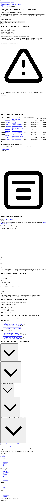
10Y (9, 219)
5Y (6, 219)
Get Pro (1, 5)
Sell (16, 4)
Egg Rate (12, 4)
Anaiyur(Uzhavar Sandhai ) (17, 132)
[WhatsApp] (1, 456)
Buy (15, 4)
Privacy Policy (6, 492)
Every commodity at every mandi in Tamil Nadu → (10, 443)
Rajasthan (5, 474)
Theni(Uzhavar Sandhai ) (17, 124)
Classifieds (5, 464)
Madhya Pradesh (6, 472)
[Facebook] (2, 456)
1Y (1, 219)
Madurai (7, 132)
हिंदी (1, 3)
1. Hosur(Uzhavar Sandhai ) (11, 333)
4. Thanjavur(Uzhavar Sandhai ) (12, 337)
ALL (13, 219)
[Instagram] (3, 456)
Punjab (4, 475)
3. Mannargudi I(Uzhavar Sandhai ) (12, 336)
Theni (6, 124)
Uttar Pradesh (5, 471)
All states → (5, 480)
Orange (10, 6)
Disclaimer (5, 496)
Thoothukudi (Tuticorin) (7, 135)
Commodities (3, 4)
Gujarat (4, 477)
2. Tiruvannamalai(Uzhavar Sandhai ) (13, 334)
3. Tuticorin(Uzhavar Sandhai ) (11, 325)
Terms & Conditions (7, 494)
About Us (5, 484)
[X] (4, 456)
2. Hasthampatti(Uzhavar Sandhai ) (12, 324)
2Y (3, 219)
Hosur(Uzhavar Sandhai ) (17, 131)
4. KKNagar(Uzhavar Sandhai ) (12, 327)
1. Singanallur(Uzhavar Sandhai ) (12, 323)
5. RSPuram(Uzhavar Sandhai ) (12, 328)
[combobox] (3, 22)
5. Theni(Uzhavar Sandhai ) (11, 338)
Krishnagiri (7, 131)
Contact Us (5, 485)
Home (1, 6)
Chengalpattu (7, 137)
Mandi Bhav (8, 4)
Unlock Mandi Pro (5, 149)
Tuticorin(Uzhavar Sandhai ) (17, 134)
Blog (18, 4)
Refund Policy (6, 495)
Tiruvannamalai (8, 126)
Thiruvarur (7, 122)
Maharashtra (5, 473)
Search (2, 23)
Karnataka (5, 479)
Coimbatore (7, 120)
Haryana (4, 476)
